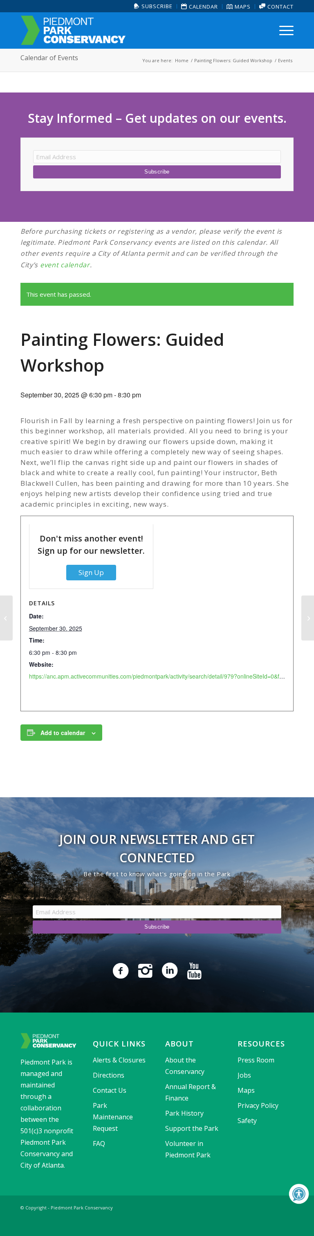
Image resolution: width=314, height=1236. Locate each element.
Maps (242, 6)
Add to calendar (62, 733)
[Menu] (284, 30)
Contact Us (109, 1090)
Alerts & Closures (119, 1060)
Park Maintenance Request (113, 1117)
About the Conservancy (184, 1066)
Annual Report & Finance (190, 1092)
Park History (184, 1113)
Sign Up (91, 572)
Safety (247, 1120)
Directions (108, 1075)
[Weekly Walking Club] (6, 618)
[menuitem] (153, 6)
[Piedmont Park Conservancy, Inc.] (73, 30)
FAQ (99, 1143)
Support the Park (191, 1128)
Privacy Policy (258, 1105)
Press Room (256, 1060)
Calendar (202, 6)
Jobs (244, 1075)
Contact (280, 6)
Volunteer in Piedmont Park (188, 1149)
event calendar (65, 264)
